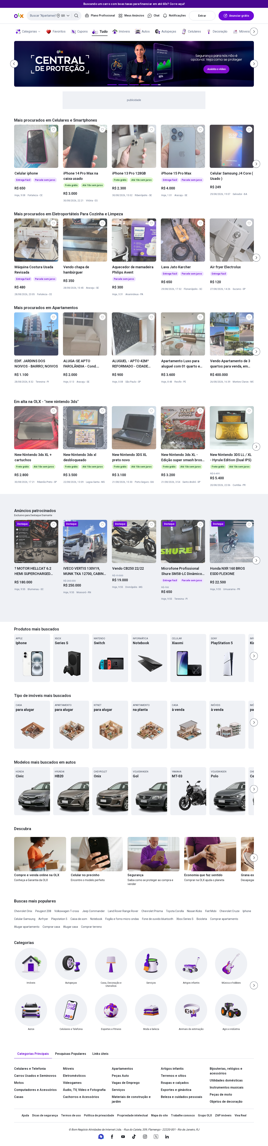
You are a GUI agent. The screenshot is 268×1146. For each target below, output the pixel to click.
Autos (146, 31)
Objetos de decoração (226, 1101)
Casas (18, 1097)
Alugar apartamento (26, 926)
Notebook (96, 918)
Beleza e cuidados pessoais (181, 1097)
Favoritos (59, 31)
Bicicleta (202, 918)
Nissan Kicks (194, 911)
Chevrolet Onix (23, 911)
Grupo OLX (205, 1115)
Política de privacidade (99, 1115)
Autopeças (168, 31)
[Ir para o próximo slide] (256, 164)
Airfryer (43, 918)
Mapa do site (159, 1115)
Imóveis (124, 31)
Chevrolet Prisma (152, 911)
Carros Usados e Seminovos (35, 1076)
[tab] (33, 1054)
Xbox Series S (184, 918)
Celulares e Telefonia (30, 1069)
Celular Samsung (24, 918)
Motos (19, 1083)
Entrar (202, 15)
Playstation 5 (59, 918)
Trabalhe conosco (183, 1115)
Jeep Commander (93, 911)
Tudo (103, 31)
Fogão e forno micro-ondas (122, 918)
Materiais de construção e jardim (131, 1099)
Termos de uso (71, 1115)
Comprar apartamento (224, 918)
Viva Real (240, 1115)
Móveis (244, 31)
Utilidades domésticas (226, 1080)
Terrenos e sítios (173, 1076)
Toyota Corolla (175, 911)
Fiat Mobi (210, 911)
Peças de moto (221, 1094)
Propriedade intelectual (132, 1115)
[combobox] (54, 15)
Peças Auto (120, 1076)
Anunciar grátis (239, 15)
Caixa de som (78, 918)
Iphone (247, 911)
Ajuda (25, 1115)
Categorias (29, 31)
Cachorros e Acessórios (81, 1097)
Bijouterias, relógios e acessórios (226, 1071)
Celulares (194, 31)
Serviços (118, 1090)
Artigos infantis (172, 1069)
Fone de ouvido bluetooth (157, 918)
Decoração (220, 31)
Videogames (72, 1083)
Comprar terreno (91, 926)
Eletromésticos (74, 1076)
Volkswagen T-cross (66, 911)
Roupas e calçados (175, 1083)
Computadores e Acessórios (35, 1090)
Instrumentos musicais (226, 1087)
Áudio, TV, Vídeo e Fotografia (84, 1090)
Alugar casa (70, 926)
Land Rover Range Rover (123, 911)
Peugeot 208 (43, 911)
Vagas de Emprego (126, 1083)
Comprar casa (51, 926)
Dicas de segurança (45, 1115)
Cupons (82, 31)
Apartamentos (122, 1069)
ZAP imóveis (223, 1115)
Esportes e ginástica (176, 1090)
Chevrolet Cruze (230, 911)
